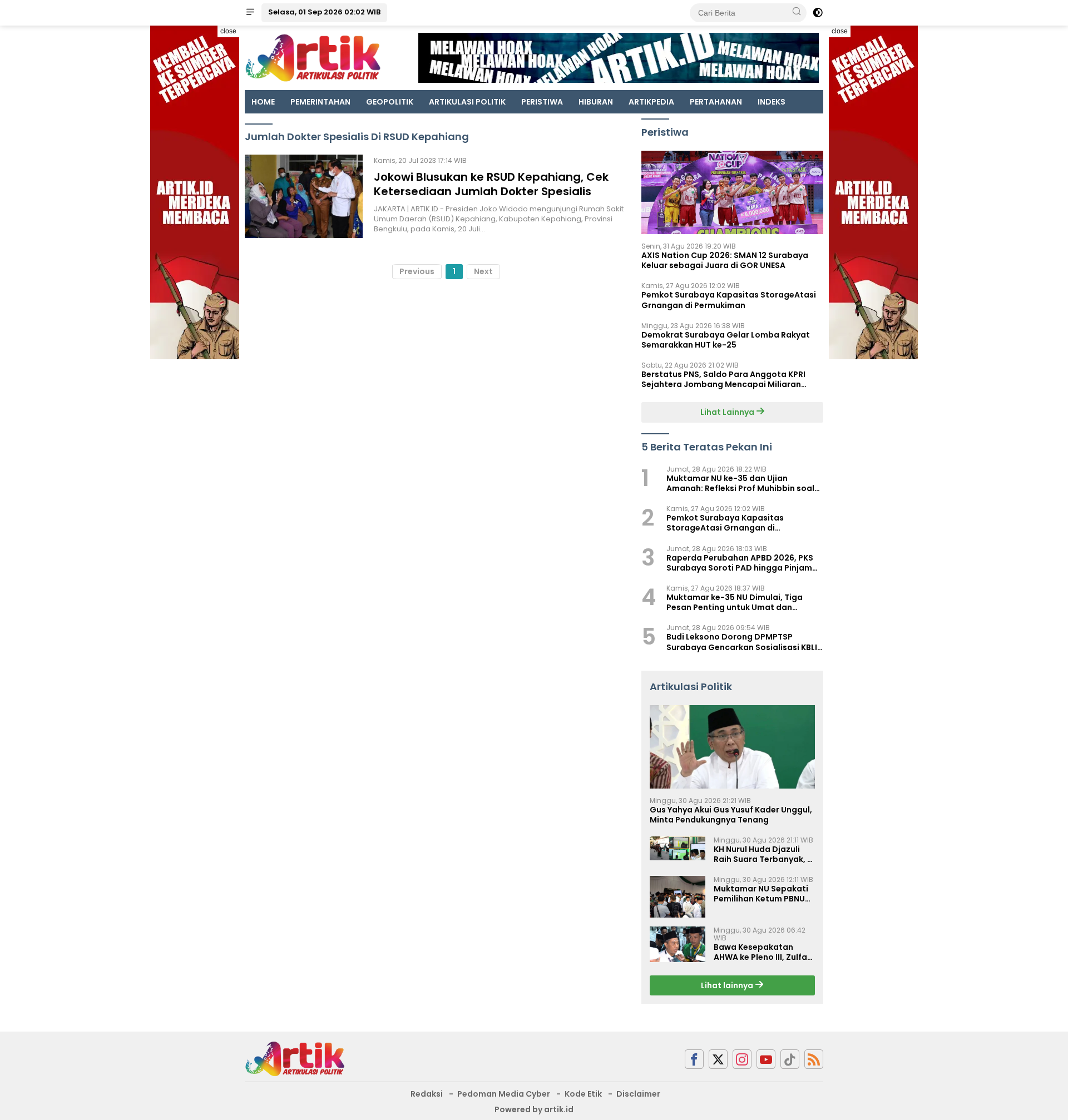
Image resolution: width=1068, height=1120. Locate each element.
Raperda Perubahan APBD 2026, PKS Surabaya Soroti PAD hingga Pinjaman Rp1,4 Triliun (744, 563)
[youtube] (765, 1059)
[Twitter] (718, 1059)
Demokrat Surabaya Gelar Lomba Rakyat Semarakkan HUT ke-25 (725, 340)
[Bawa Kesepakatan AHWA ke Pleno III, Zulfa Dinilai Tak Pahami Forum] (677, 944)
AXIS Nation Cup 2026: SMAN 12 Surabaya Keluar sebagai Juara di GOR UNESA (724, 260)
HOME (263, 101)
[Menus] (250, 12)
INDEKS (771, 101)
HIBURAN (595, 101)
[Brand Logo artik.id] (313, 57)
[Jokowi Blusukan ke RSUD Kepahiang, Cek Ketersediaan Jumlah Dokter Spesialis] (304, 196)
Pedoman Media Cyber (503, 1093)
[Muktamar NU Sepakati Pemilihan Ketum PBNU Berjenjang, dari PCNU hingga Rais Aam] (677, 897)
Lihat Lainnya (728, 412)
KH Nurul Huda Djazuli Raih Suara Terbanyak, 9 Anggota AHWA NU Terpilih (763, 854)
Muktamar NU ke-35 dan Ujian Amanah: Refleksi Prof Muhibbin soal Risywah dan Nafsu (740, 483)
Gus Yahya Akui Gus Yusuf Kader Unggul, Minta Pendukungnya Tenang (731, 815)
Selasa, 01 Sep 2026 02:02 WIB (324, 12)
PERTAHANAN (716, 101)
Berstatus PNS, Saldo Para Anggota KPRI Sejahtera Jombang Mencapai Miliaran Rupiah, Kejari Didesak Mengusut (723, 379)
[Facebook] (694, 1059)
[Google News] (789, 1059)
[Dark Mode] (817, 12)
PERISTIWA (542, 101)
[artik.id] (295, 1058)
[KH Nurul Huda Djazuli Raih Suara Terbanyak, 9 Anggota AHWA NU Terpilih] (677, 848)
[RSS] (813, 1059)
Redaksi (427, 1093)
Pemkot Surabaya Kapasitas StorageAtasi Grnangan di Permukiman (728, 300)
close (228, 31)
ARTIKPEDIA (651, 101)
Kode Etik (583, 1093)
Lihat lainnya (728, 985)
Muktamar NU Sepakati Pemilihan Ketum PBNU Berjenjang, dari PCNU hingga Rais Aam (761, 894)
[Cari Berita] (797, 12)
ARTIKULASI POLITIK (467, 101)
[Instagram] (742, 1059)
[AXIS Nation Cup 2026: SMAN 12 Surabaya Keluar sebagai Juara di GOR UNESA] (732, 192)
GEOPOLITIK (389, 101)
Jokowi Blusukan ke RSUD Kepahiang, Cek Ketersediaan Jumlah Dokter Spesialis (491, 184)
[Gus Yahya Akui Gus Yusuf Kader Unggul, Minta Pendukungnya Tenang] (732, 747)
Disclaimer (638, 1093)
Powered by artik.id (534, 1109)
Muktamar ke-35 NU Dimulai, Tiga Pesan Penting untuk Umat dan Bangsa (734, 602)
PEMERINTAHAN (320, 101)
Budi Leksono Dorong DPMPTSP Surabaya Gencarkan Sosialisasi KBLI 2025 (741, 642)
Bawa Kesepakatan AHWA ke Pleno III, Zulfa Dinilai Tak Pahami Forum (760, 952)
